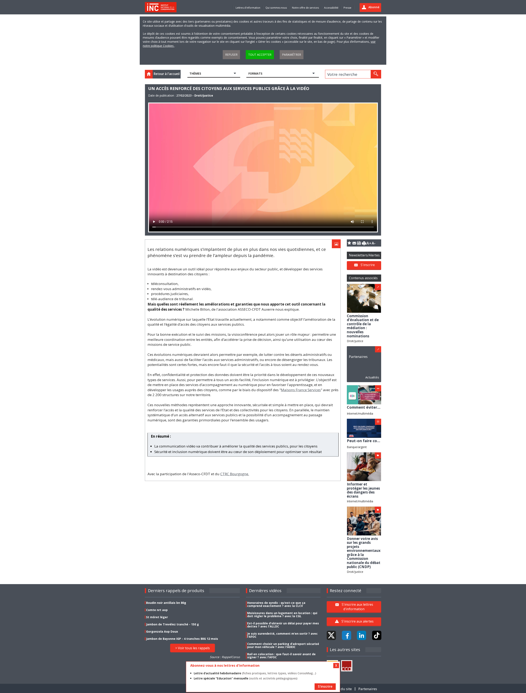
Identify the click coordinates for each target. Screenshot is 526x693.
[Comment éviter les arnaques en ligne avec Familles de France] (364, 394)
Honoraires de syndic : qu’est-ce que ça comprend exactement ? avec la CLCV (276, 604)
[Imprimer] (363, 243)
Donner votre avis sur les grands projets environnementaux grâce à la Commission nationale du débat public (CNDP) (364, 552)
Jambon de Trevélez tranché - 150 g (172, 624)
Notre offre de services (305, 7)
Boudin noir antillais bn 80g (166, 603)
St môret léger (157, 617)
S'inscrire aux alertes (357, 621)
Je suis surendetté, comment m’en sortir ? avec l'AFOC (282, 635)
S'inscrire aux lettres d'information (357, 606)
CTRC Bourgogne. (234, 474)
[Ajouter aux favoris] (349, 243)
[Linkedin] (361, 635)
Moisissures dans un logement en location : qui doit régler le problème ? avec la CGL (282, 614)
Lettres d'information (248, 7)
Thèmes (195, 73)
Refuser (231, 55)
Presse (347, 7)
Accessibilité (331, 7)
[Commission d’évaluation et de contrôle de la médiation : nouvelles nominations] (364, 298)
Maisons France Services (301, 389)
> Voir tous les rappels (192, 648)
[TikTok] (376, 635)
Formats (255, 73)
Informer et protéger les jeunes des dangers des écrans (363, 490)
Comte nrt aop (157, 610)
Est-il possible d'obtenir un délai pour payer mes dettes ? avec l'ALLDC (283, 624)
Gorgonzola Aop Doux (162, 631)
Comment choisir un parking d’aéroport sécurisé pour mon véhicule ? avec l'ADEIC (283, 645)
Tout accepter (259, 55)
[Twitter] (331, 635)
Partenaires (358, 356)
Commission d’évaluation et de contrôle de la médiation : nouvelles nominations (363, 326)
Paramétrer (291, 55)
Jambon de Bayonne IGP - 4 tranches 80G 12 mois (182, 639)
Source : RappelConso (225, 657)
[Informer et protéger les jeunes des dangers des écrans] (364, 466)
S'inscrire (368, 265)
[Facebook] (346, 635)
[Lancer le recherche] (376, 74)
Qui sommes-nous (276, 7)
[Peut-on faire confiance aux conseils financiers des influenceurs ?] (364, 428)
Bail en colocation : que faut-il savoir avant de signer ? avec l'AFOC (281, 655)
